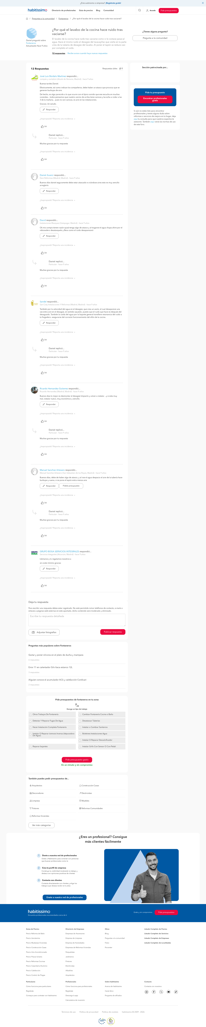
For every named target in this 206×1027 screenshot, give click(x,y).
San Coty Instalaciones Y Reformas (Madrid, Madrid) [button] (63, 305)
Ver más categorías (41, 825)
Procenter (108, 947)
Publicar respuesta (113, 632)
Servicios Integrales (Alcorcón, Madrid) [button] (57, 555)
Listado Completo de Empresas (156, 938)
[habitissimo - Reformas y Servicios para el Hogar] (37, 11)
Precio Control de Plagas (35, 975)
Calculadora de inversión (75, 1000)
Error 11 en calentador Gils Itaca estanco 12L (50, 667)
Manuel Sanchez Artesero (52, 470)
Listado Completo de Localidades (157, 943)
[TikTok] (176, 992)
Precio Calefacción (33, 970)
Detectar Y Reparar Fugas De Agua (48, 721)
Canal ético (109, 991)
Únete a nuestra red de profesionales (64, 897)
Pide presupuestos (169, 11)
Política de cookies (110, 1012)
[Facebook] (154, 992)
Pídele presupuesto (71, 486)
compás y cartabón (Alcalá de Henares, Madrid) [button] (61, 79)
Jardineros (70, 957)
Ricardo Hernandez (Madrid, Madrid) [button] (56, 392)
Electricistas (70, 966)
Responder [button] (51, 110)
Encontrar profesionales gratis (155, 99)
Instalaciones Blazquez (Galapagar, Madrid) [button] (59, 223)
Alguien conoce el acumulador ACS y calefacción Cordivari (57, 680)
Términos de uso (69, 1012)
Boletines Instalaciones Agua (94, 734)
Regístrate (30, 991)
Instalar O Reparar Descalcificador (97, 740)
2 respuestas (33, 685)
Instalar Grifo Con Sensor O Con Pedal (99, 747)
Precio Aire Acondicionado (36, 952)
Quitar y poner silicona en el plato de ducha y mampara (55, 655)
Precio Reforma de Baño (35, 933)
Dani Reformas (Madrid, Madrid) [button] (54, 178)
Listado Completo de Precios (155, 929)
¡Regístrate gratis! (113, 3)
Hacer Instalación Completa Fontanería (50, 727)
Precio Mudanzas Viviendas (36, 943)
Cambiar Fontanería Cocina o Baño (97, 714)
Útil (45, 126)
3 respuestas (33, 672)
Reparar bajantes (40, 747)
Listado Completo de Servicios (156, 933)
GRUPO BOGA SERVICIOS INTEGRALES (59, 552)
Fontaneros (63, 19)
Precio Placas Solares (34, 957)
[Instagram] (146, 992)
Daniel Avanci (47, 175)
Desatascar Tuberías (91, 721)
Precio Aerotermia (33, 938)
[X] (161, 992)
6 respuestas (33, 660)
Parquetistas (70, 952)
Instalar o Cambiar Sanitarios (95, 727)
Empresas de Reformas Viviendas (78, 947)
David (43, 220)
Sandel (43, 302)
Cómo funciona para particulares (38, 986)
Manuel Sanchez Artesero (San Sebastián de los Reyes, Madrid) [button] (67, 473)
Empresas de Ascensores (75, 933)
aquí (136, 119)
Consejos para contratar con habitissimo (41, 995)
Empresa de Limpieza (74, 938)
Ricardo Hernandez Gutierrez (54, 389)
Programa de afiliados (113, 995)
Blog (107, 933)
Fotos (107, 943)
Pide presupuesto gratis (76, 760)
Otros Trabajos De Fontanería (45, 714)
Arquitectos (70, 975)
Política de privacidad (89, 1012)
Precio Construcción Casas (36, 947)
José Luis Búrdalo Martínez (53, 76)
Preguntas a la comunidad (43, 19)
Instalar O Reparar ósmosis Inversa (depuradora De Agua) (53, 735)
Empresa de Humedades (75, 943)
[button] (31, 33)
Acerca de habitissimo (113, 986)
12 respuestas (58, 53)
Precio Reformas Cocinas (35, 961)
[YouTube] (168, 992)
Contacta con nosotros (153, 986)
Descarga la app (72, 995)
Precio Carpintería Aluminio (36, 966)
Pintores (69, 961)
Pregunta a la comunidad (155, 38)
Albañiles (69, 970)
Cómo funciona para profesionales (79, 986)
